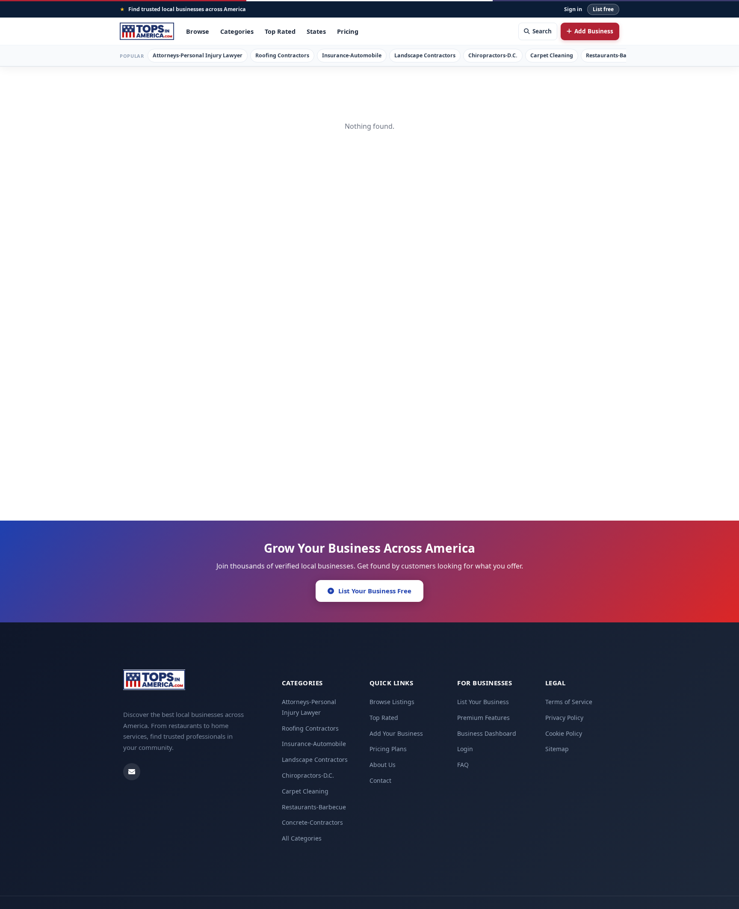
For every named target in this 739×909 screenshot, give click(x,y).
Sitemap (557, 749)
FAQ (463, 765)
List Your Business (483, 702)
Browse (197, 31)
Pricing (347, 31)
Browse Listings (392, 702)
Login (465, 749)
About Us (383, 765)
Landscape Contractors (424, 55)
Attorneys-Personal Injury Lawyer (197, 55)
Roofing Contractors (282, 55)
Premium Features (483, 718)
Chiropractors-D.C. (492, 55)
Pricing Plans (388, 749)
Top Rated (280, 31)
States (316, 31)
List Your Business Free (374, 590)
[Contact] (131, 771)
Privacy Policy (564, 718)
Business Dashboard (486, 733)
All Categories (302, 838)
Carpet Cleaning (551, 55)
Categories (237, 31)
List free (603, 9)
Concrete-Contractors (312, 822)
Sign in (573, 9)
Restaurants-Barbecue (615, 55)
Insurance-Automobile (351, 55)
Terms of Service (568, 702)
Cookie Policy (563, 733)
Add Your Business (396, 733)
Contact (380, 780)
